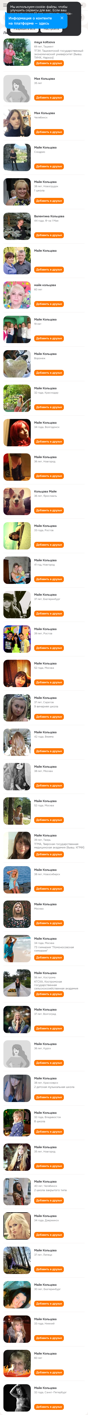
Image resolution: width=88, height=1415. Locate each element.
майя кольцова (45, 285)
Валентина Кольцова (49, 216)
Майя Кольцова (45, 147)
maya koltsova (44, 42)
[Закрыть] (62, 18)
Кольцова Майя (45, 491)
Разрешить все (24, 29)
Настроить (51, 29)
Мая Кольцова (44, 79)
